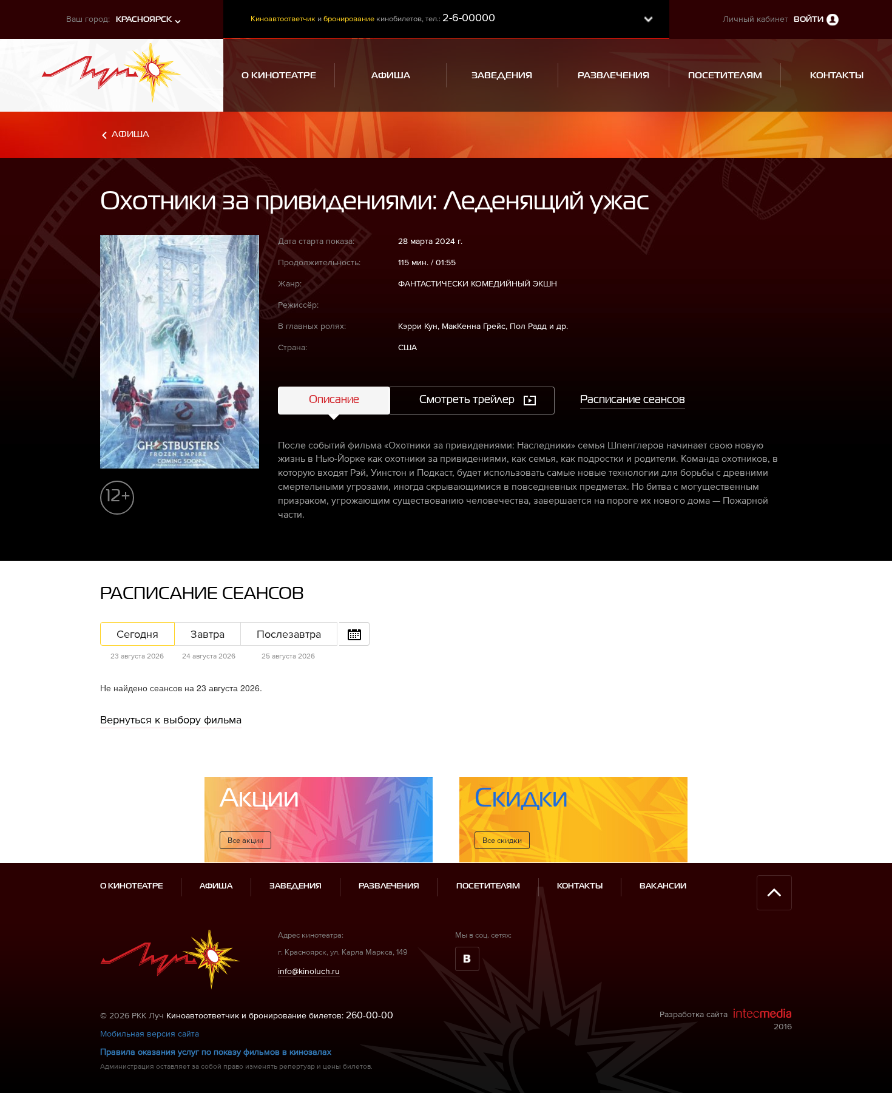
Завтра (208, 634)
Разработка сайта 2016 (726, 1020)
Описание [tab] (334, 399)
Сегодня (137, 634)
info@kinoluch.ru (309, 971)
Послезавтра (289, 634)
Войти (808, 20)
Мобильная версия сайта (149, 1033)
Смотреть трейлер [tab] (467, 399)
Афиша (130, 134)
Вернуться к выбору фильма (171, 719)
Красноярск (144, 20)
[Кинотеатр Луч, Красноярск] (111, 69)
